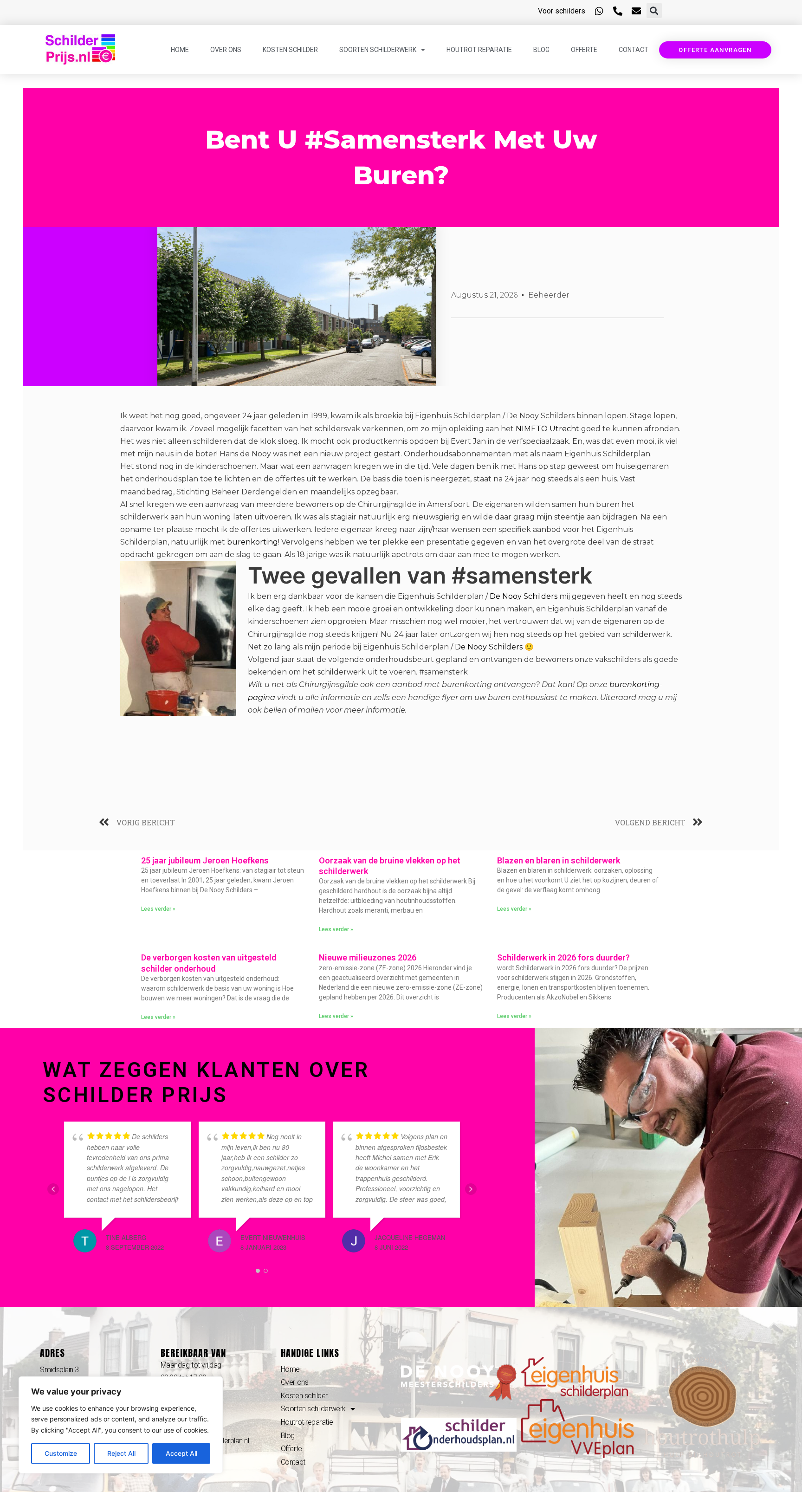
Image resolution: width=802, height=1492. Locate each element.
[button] (654, 10)
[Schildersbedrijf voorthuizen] (459, 1382)
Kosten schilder (290, 49)
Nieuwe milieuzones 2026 (367, 957)
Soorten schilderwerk (377, 49)
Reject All (121, 1453)
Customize (61, 1453)
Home (180, 49)
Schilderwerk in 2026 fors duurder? (563, 957)
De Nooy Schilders (523, 596)
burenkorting (252, 542)
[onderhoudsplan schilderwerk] (459, 1434)
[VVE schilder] (581, 1428)
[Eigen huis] (574, 1377)
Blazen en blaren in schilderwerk (558, 860)
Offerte (584, 49)
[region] (121, 1424)
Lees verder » (158, 909)
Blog (541, 49)
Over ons (225, 49)
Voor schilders (561, 10)
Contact (633, 49)
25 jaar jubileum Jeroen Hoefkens (205, 860)
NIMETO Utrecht (547, 428)
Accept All (181, 1453)
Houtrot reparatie (479, 49)
